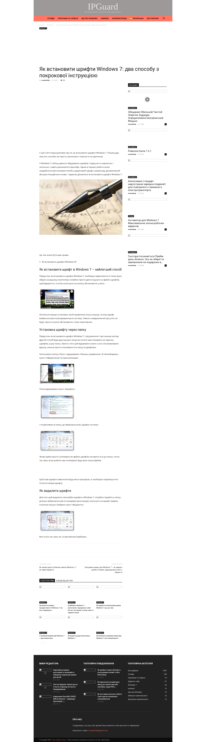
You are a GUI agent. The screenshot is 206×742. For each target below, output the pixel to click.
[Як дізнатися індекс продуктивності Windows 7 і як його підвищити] (52, 594)
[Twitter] (52, 85)
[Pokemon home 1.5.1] (147, 138)
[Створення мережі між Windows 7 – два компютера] (52, 625)
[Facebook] (41, 85)
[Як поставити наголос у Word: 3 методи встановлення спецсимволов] (90, 697)
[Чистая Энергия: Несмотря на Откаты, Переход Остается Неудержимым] (45, 687)
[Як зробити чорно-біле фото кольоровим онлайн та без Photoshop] (90, 673)
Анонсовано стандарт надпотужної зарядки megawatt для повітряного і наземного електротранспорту (147, 186)
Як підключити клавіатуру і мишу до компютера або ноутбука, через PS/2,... (109, 684)
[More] (85, 85)
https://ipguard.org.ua (59, 740)
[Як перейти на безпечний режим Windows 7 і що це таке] (109, 594)
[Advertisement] (103, 48)
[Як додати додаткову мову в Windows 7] (81, 625)
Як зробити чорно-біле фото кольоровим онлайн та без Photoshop (109, 672)
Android (105, 18)
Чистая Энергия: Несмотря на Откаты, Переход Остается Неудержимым (65, 686)
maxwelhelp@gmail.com (98, 730)
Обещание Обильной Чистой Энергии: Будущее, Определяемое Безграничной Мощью (145, 116)
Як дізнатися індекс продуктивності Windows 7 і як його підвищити (50, 608)
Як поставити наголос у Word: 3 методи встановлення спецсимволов (110, 696)
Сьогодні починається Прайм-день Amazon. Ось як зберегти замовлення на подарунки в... (146, 259)
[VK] (47, 85)
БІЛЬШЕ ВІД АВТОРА (64, 581)
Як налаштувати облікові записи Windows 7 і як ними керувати (57, 568)
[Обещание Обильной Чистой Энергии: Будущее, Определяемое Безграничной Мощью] (147, 99)
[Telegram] (63, 85)
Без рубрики (153, 18)
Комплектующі (119, 18)
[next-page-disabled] (44, 642)
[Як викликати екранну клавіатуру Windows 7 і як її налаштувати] (109, 625)
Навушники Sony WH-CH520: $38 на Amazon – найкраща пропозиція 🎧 (64, 699)
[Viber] (58, 85)
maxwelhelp (46, 80)
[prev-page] (40, 642)
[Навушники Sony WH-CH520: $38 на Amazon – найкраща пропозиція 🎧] (45, 699)
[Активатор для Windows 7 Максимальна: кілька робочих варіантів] (147, 207)
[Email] (74, 85)
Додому (42, 25)
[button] (164, 18)
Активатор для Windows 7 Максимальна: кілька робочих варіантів (146, 223)
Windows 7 (50, 25)
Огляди (51, 18)
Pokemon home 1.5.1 (139, 151)
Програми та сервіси (68, 18)
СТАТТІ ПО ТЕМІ (47, 581)
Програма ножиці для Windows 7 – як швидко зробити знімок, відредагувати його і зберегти (103, 569)
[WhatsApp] (69, 85)
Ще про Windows (89, 18)
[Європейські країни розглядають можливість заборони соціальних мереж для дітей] (45, 673)
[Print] (80, 85)
